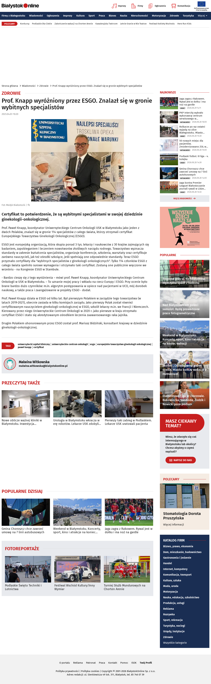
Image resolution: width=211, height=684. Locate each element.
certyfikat (38, 347)
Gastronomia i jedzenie (177, 557)
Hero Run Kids (184, 24)
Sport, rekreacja (173, 620)
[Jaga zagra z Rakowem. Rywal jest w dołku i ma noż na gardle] (129, 512)
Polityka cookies (90, 671)
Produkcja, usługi (173, 603)
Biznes (112, 15)
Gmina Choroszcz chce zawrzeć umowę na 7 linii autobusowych (23, 530)
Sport (92, 15)
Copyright (107, 671)
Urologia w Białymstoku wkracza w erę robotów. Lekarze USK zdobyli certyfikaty (76, 422)
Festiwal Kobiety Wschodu (162, 24)
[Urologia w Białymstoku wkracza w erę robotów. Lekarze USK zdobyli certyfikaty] (77, 403)
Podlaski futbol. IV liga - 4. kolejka (194, 158)
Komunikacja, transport (177, 574)
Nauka (123, 15)
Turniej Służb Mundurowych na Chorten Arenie (124, 587)
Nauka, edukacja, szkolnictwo (181, 597)
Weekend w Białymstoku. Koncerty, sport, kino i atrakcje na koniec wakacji (77, 530)
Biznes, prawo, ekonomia (178, 546)
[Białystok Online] (20, 5)
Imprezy (122, 6)
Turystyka (188, 15)
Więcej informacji (173, 524)
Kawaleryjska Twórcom (106, 24)
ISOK (133, 662)
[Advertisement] (105, 55)
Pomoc (124, 662)
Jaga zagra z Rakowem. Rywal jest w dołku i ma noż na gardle (128, 530)
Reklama (168, 608)
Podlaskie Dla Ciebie (42, 24)
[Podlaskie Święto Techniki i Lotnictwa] (28, 569)
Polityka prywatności (67, 671)
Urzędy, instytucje (174, 631)
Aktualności (185, 122)
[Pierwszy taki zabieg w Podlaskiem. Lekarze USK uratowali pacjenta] (129, 403)
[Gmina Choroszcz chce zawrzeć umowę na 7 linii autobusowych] (26, 512)
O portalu (64, 662)
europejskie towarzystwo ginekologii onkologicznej (124, 344)
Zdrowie (174, 15)
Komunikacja (184, 6)
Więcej (201, 15)
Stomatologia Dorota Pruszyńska (182, 515)
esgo (92, 344)
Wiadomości (36, 15)
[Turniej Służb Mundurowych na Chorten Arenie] (127, 569)
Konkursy (24, 24)
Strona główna (10, 85)
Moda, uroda (170, 586)
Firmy (140, 6)
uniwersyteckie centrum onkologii (70, 344)
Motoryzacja (159, 15)
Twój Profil (146, 662)
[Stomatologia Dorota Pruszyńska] (184, 495)
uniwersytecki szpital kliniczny (34, 344)
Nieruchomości (139, 15)
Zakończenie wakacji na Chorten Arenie (74, 24)
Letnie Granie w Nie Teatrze (133, 24)
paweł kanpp (24, 347)
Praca (102, 15)
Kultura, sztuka (172, 580)
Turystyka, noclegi (174, 625)
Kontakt (112, 662)
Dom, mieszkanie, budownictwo (182, 552)
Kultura (80, 15)
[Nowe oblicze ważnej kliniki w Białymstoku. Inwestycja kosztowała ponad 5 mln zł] (26, 403)
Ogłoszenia (160, 6)
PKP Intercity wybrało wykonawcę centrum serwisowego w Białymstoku (191, 115)
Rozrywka (169, 614)
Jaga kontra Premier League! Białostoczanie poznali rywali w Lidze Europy (192, 185)
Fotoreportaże (22, 548)
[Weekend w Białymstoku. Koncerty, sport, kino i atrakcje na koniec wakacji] (77, 512)
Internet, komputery (175, 569)
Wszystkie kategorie (175, 642)
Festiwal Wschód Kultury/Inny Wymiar (74, 587)
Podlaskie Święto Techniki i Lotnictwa (23, 587)
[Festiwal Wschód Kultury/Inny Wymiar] (77, 569)
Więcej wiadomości (182, 198)
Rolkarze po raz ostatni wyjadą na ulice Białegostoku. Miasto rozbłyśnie (192, 129)
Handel (167, 563)
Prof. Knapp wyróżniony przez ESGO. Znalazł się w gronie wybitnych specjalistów (97, 85)
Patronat (91, 662)
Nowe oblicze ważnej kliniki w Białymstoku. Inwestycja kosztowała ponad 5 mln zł (22, 422)
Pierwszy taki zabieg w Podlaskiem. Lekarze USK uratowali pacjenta (128, 422)
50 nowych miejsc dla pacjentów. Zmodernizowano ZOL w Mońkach (192, 143)
